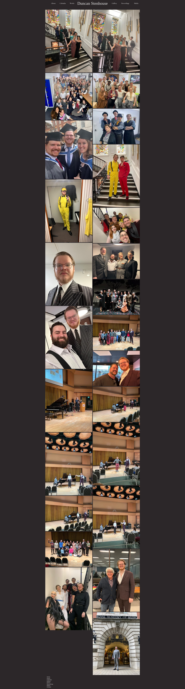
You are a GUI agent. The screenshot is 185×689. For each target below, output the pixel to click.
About (48, 678)
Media (48, 685)
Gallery (49, 681)
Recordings (50, 684)
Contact (49, 687)
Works (48, 682)
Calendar (49, 680)
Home (48, 677)
